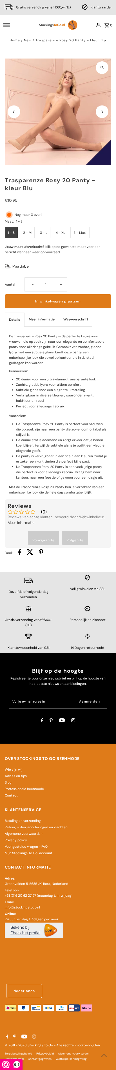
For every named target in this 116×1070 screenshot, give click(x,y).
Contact (11, 795)
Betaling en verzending (23, 820)
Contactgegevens (40, 1059)
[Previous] (14, 112)
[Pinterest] (51, 721)
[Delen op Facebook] (19, 553)
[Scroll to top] (104, 1055)
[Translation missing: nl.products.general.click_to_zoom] (102, 67)
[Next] (102, 112)
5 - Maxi (79, 232)
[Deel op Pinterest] (41, 553)
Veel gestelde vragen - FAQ (26, 846)
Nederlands (24, 991)
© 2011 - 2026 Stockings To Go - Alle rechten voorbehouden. (53, 1045)
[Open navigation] (18, 25)
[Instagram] (73, 721)
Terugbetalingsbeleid (18, 1053)
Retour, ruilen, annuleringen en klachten (36, 827)
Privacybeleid (45, 1053)
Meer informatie (42, 319)
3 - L (43, 232)
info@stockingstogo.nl (22, 907)
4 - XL (60, 232)
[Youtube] (62, 721)
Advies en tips (16, 776)
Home (15, 40)
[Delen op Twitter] (30, 553)
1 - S (11, 232)
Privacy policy (16, 840)
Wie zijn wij (13, 769)
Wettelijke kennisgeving (71, 1059)
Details (14, 319)
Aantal (10, 284)
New (28, 40)
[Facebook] (42, 721)
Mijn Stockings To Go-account (28, 853)
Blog (8, 782)
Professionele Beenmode (24, 789)
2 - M (27, 232)
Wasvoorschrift (75, 319)
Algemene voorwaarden (24, 833)
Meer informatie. (21, 523)
